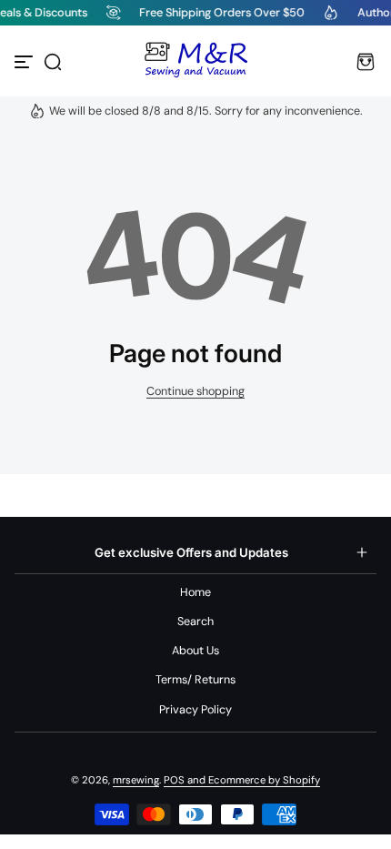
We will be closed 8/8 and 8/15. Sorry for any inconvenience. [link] (206, 111)
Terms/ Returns (195, 679)
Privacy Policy (195, 709)
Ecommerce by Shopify (264, 780)
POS (174, 780)
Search (195, 621)
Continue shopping (195, 391)
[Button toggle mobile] (25, 62)
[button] (52, 62)
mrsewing (136, 780)
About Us (195, 650)
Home (195, 592)
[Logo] (195, 62)
